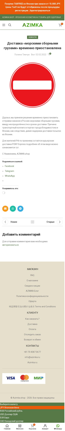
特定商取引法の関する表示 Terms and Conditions (32, 306)
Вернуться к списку (32, 222)
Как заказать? (32, 319)
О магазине (32, 280)
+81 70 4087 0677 (32, 352)
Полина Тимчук (22, 54)
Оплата (32, 329)
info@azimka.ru (32, 357)
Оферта (32, 301)
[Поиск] (10, 25)
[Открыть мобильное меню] (4, 25)
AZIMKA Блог (32, 291)
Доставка (32, 324)
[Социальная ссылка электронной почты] (5, 209)
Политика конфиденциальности (32, 296)
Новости (33, 37)
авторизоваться (10, 245)
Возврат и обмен (32, 339)
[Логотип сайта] (32, 25)
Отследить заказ (32, 334)
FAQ (32, 275)
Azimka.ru (32, 362)
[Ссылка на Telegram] (20, 209)
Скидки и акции (32, 286)
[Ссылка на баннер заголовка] (32, 7)
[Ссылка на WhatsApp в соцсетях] (13, 209)
